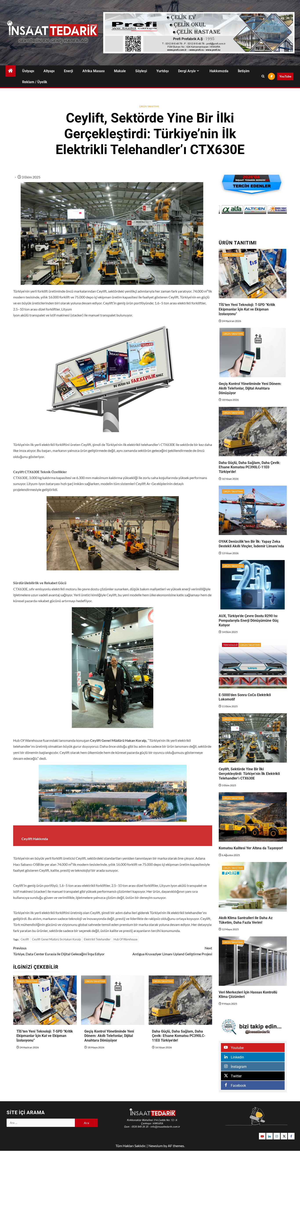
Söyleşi (141, 71)
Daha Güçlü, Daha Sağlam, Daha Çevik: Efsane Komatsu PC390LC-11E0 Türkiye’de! (178, 1036)
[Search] (263, 76)
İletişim (243, 71)
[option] (230, 209)
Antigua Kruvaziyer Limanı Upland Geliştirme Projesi (172, 951)
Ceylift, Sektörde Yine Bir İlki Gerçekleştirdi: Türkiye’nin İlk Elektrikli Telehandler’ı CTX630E (249, 773)
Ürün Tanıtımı (149, 106)
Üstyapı (28, 71)
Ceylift (25, 939)
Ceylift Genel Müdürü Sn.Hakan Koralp (56, 939)
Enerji (68, 71)
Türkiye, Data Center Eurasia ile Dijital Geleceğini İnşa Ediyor (59, 951)
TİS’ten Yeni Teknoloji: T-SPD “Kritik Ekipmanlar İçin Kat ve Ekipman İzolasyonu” (44, 1036)
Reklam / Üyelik (34, 82)
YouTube (285, 76)
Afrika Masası (93, 71)
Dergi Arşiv (187, 71)
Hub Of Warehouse (125, 939)
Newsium (155, 1146)
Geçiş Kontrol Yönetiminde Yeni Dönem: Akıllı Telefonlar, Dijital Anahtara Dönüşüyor (109, 1036)
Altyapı (48, 71)
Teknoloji (230, 645)
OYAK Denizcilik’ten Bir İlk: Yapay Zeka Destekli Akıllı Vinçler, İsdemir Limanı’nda (251, 543)
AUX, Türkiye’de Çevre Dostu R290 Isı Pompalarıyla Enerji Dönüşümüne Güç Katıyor (248, 620)
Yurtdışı (162, 71)
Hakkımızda (219, 71)
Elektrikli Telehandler (97, 939)
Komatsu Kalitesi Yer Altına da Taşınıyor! (251, 848)
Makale (120, 71)
